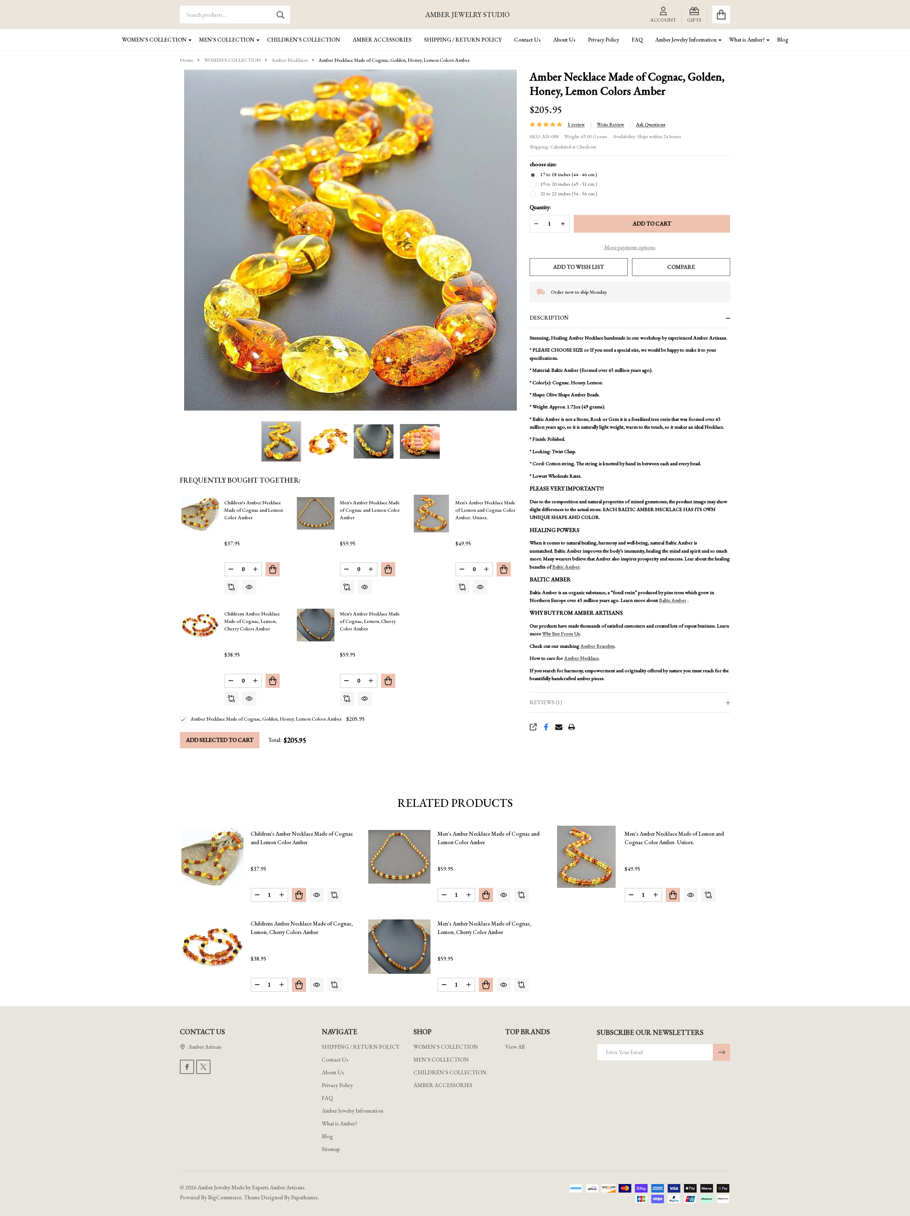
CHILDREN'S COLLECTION (303, 39)
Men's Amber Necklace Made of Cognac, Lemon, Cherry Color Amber (370, 621)
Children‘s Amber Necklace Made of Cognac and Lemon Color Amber (253, 510)
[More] (187, 40)
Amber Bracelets (597, 646)
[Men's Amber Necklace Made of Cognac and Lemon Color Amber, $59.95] (399, 857)
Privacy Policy (603, 39)
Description (549, 317)
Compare (681, 267)
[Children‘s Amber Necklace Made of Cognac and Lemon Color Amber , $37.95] (212, 857)
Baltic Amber (566, 567)
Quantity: (540, 207)
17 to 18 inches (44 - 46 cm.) (568, 174)
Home (186, 60)
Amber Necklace (581, 658)
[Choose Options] (273, 569)
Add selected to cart (219, 740)
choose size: (543, 164)
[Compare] (231, 587)
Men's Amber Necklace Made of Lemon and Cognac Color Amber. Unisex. (485, 510)
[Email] (558, 727)
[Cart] (721, 14)
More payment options (629, 247)
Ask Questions (650, 124)
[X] (203, 1067)
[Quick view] (249, 587)
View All (515, 1047)
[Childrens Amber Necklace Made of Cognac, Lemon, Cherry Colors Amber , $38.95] (212, 947)
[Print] (571, 727)
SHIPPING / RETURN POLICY (463, 39)
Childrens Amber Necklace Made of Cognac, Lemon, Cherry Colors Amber (252, 621)
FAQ (637, 39)
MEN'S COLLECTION (227, 39)
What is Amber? (747, 39)
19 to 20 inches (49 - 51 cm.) (568, 184)
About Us (564, 39)
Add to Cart (652, 223)
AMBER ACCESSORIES (382, 39)
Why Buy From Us (561, 633)
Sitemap (331, 1149)
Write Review (610, 124)
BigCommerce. (225, 1197)
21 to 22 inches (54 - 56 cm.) (568, 193)
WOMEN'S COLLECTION (154, 39)
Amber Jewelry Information (686, 39)
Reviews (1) (546, 702)
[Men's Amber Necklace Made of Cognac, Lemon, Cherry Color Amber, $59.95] (399, 947)
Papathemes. (305, 1197)
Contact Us (527, 39)
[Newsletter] (721, 1052)
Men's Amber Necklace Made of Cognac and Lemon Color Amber (370, 510)
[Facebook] (546, 727)
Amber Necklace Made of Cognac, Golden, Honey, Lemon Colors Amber (266, 719)
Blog (782, 39)
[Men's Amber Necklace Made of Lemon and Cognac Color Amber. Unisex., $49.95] (586, 857)
